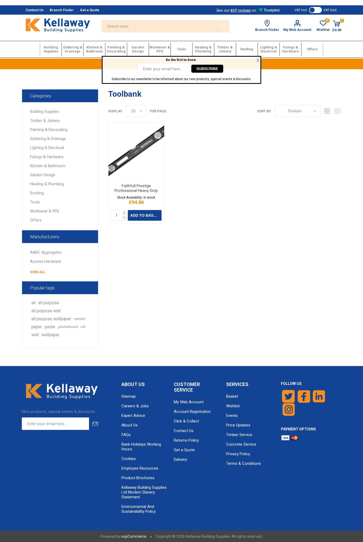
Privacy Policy (238, 453)
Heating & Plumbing (47, 184)
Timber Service (239, 434)
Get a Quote (184, 449)
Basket (232, 396)
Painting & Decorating (48, 129)
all (33, 302)
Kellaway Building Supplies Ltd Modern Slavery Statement (144, 492)
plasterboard (68, 327)
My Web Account (297, 30)
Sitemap (128, 396)
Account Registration (192, 411)
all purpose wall (46, 310)
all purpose (48, 302)
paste (50, 326)
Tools (35, 202)
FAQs (126, 434)
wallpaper (50, 334)
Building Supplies (44, 111)
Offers (35, 220)
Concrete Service (241, 444)
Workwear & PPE (44, 211)
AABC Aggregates (46, 252)
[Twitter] (288, 396)
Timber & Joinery (45, 120)
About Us (129, 425)
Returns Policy (186, 440)
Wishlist (233, 406)
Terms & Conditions (243, 463)
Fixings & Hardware (47, 156)
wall (35, 334)
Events (232, 415)
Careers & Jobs (135, 406)
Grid (327, 111)
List (337, 111)
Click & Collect (186, 421)
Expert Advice (133, 415)
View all (37, 272)
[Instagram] (289, 409)
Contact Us (183, 430)
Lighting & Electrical (47, 147)
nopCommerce (133, 536)
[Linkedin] (319, 396)
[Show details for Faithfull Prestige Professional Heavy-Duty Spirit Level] (136, 151)
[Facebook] (304, 396)
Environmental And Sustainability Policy (138, 509)
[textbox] (159, 26)
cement (79, 319)
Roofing (37, 193)
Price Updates (238, 425)
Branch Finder (267, 30)
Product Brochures (137, 477)
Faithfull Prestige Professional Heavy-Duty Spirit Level (136, 190)
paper (36, 326)
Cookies (128, 458)
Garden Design (42, 175)
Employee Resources (139, 468)
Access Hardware (45, 261)
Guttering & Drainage (48, 138)
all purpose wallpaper (51, 318)
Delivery (180, 459)
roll (83, 327)
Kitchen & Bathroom (47, 165)
